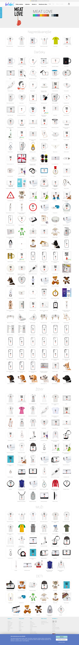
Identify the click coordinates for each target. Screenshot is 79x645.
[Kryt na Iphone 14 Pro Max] (22, 349)
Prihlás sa (57, 4)
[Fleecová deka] (67, 80)
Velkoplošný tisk (44, 621)
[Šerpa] (22, 239)
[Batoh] (34, 442)
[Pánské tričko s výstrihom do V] (67, 523)
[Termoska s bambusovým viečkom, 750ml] (22, 202)
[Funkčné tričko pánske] (67, 511)
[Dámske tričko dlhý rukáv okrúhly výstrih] (56, 479)
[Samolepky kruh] (34, 56)
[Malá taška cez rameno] (67, 430)
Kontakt (61, 4)
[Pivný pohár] (67, 227)
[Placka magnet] (22, 80)
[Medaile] (56, 166)
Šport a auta (21, 622)
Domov (9, 629)
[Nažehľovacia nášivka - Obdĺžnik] (34, 129)
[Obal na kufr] (56, 300)
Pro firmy (53, 626)
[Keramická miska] (22, 288)
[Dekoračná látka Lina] (67, 454)
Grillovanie (32, 622)
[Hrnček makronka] (11, 166)
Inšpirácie (27, 4)
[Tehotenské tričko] (34, 454)
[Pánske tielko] (34, 523)
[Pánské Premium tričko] (45, 36)
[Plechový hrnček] (45, 56)
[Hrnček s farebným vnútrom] (56, 68)
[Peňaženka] (56, 548)
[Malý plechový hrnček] (56, 117)
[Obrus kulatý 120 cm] (45, 312)
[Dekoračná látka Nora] (34, 178)
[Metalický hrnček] (11, 251)
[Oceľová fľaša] (11, 129)
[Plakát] (22, 129)
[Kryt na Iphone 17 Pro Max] (45, 324)
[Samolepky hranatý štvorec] (22, 105)
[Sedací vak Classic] (22, 312)
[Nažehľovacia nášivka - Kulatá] (11, 117)
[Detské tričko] (56, 36)
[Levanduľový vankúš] (22, 166)
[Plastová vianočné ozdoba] (56, 288)
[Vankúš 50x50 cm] (56, 80)
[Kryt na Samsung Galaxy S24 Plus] (56, 349)
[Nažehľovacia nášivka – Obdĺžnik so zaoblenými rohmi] (22, 263)
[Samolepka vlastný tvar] (34, 68)
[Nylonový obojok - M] (56, 239)
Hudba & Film (21, 626)
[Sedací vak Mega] (34, 312)
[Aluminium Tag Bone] (34, 227)
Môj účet (53, 631)
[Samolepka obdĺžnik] (56, 56)
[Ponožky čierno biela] (34, 430)
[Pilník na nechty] (56, 491)
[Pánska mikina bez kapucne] (62, 560)
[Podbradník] (11, 592)
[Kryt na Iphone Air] (56, 324)
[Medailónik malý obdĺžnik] (22, 491)
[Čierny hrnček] (67, 56)
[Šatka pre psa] (56, 141)
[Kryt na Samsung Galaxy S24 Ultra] (67, 349)
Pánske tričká (10, 622)
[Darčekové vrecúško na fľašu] (11, 300)
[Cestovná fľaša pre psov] (11, 239)
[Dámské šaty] (11, 418)
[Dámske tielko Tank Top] (22, 418)
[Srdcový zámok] (67, 178)
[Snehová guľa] (67, 202)
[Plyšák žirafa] (34, 239)
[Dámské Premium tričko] (34, 393)
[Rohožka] (56, 190)
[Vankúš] (68, 36)
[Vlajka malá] (56, 105)
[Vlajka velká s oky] (11, 105)
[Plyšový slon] (22, 190)
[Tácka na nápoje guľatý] (11, 263)
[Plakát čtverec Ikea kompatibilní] (67, 251)
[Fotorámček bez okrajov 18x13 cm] (11, 227)
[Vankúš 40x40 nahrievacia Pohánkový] (67, 190)
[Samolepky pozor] (11, 190)
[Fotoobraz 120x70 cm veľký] (11, 178)
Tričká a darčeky (19, 4)
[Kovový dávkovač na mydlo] (11, 202)
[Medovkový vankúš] (34, 190)
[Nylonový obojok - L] (67, 373)
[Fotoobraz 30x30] (67, 129)
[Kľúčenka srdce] (11, 141)
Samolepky (9, 625)
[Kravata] (17, 560)
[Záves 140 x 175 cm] (22, 324)
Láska (20, 621)
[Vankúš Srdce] (45, 418)
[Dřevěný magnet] (56, 361)
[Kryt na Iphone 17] (34, 324)
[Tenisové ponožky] (56, 523)
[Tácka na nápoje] (67, 263)
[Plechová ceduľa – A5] (67, 166)
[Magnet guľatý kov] (67, 105)
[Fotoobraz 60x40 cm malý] (22, 117)
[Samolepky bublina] (34, 288)
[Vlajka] (11, 68)
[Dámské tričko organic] (45, 393)
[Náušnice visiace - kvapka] (45, 479)
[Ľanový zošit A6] (22, 300)
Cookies (53, 630)
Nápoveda (54, 624)
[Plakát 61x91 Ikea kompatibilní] (45, 105)
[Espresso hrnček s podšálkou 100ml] (45, 80)
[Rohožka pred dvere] (45, 68)
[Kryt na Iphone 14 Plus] (11, 349)
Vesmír (31, 630)
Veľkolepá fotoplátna (33, 626)
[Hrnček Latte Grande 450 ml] (22, 141)
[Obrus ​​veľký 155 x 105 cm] (56, 312)
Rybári (31, 629)
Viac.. (9, 630)
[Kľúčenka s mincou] (34, 141)
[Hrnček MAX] (45, 141)
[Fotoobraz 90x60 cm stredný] (56, 178)
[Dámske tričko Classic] (22, 36)
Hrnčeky (9, 621)
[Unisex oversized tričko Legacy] (56, 393)
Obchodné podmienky (56, 628)
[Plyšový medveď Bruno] (22, 580)
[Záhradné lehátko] (67, 312)
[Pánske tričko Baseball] (22, 523)
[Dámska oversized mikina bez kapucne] (56, 430)
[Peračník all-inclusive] (11, 580)
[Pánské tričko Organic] (34, 511)
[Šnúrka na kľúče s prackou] (34, 263)
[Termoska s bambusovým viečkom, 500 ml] (67, 300)
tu (28, 640)
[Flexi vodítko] (34, 166)
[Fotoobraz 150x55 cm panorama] (67, 117)
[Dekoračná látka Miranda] (45, 202)
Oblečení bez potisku (44, 622)
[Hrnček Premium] (34, 36)
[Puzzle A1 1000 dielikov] (22, 178)
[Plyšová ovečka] (56, 227)
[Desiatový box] (56, 202)
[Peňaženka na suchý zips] (67, 548)
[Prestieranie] (45, 239)
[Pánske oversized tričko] (34, 418)
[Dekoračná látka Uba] (34, 479)
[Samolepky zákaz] (34, 202)
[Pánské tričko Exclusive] (45, 511)
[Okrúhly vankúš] (67, 141)
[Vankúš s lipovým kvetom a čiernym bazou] (45, 190)
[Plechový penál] (67, 592)
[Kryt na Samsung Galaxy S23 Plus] (22, 361)
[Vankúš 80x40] (34, 117)
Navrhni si (34, 4)
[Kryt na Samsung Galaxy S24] (45, 349)
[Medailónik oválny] (22, 430)
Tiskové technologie (55, 627)
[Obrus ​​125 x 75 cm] (11, 312)
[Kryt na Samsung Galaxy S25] (45, 251)
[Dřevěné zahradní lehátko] (45, 129)
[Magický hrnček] (22, 68)
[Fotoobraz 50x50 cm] (34, 300)
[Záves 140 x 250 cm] (11, 324)
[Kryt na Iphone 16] (67, 239)
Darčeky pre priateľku (33, 633)
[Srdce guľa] (45, 178)
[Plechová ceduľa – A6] (45, 227)
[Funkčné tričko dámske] (22, 442)
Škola (31, 621)
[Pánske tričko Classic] (11, 36)
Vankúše (9, 626)
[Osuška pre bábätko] (34, 580)
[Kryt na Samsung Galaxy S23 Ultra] (34, 361)
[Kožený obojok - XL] (45, 373)
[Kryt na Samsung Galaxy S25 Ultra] (56, 251)
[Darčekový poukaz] (67, 288)
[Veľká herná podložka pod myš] (45, 300)
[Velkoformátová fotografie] (22, 251)
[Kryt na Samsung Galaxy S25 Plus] (34, 349)
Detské (20, 625)
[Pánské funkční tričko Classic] (11, 523)
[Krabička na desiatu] (45, 166)
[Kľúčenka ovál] (45, 442)
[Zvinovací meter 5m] (22, 548)
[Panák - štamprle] (45, 288)
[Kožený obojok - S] (11, 373)
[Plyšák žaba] (22, 227)
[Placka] (67, 68)
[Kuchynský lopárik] (56, 263)
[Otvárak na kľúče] (11, 288)
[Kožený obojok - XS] (67, 361)
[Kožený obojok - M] (22, 373)
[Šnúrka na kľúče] (11, 80)
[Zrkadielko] (11, 479)
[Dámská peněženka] (45, 491)
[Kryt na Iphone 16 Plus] (67, 324)
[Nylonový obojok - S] (56, 373)
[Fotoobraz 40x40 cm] (45, 117)
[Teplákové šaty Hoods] (34, 491)
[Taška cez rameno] (56, 454)
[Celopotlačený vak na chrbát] (11, 454)
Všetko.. (20, 630)
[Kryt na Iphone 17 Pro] (34, 251)
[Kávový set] (56, 129)
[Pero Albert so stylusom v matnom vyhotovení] (45, 361)
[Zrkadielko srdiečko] (67, 479)
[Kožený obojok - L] (34, 373)
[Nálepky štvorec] (34, 80)
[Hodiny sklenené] (34, 105)
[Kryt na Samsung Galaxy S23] (11, 361)
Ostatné (20, 629)
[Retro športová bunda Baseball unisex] (22, 479)
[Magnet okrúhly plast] (45, 263)
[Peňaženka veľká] (28, 560)
